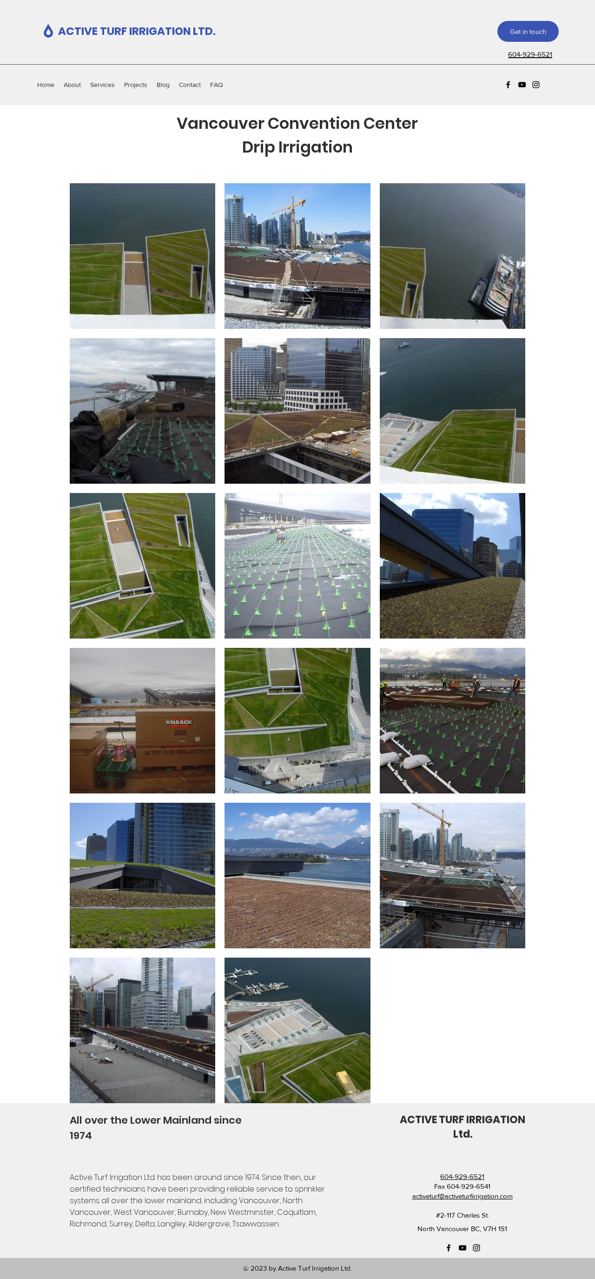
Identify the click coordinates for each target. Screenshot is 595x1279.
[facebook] (508, 84)
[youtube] (522, 84)
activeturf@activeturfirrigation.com (462, 1196)
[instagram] (536, 84)
